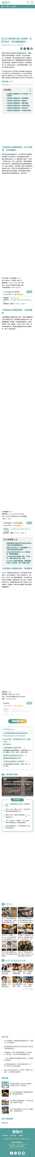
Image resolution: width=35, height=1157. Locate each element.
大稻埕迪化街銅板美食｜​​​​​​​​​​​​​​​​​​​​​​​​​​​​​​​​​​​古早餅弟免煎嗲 (19, 110)
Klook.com (5, 84)
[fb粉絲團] (11, 1153)
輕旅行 (6, 2)
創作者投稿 (5, 1135)
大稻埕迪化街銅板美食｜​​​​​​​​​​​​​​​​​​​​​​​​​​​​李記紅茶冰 (17, 108)
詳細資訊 (29, 291)
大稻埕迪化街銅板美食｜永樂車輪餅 (17, 98)
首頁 (2, 6)
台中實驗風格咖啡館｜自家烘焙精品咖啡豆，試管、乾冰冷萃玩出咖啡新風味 (17, 1065)
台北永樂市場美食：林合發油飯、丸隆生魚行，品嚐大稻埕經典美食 (17, 985)
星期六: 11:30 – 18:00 (17, 533)
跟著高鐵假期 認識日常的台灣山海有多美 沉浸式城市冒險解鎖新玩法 (18, 1047)
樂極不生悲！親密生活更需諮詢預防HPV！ (15, 816)
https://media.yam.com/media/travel (17, 1144)
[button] (31, 786)
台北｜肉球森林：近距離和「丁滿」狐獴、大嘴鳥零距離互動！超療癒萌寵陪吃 (18, 821)
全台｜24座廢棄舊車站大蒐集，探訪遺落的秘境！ (18, 805)
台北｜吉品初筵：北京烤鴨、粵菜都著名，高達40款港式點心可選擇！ (28, 973)
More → (30, 775)
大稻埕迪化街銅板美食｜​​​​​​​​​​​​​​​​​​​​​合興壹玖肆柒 (18, 105)
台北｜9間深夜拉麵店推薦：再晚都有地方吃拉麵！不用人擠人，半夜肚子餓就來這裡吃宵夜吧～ (17, 973)
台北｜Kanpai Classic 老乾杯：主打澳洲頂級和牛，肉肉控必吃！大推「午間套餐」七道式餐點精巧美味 (28, 985)
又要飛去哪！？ (21, 45)
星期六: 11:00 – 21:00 (17, 303)
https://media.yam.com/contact (17, 1148)
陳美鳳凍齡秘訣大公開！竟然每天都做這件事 (6, 973)
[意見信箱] (19, 1153)
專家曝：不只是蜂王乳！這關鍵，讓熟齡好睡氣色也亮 (6, 985)
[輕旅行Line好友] (23, 1153)
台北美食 (13, 6)
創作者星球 (13, 1135)
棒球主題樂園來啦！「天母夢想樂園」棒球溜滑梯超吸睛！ (18, 827)
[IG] (15, 1153)
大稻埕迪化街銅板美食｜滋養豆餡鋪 (17, 103)
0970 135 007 (14, 298)
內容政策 (20, 1135)
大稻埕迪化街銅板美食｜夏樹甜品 (17, 100)
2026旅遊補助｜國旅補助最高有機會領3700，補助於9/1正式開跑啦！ (18, 1041)
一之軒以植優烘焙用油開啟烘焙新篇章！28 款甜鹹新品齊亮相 (18, 1059)
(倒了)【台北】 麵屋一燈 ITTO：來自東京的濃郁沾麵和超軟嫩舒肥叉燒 (18, 810)
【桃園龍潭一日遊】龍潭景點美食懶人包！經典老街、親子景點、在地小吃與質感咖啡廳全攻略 (18, 1053)
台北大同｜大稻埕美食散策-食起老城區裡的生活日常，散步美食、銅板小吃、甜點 (17, 784)
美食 (7, 6)
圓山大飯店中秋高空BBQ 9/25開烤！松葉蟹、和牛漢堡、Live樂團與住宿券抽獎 (18, 1071)
